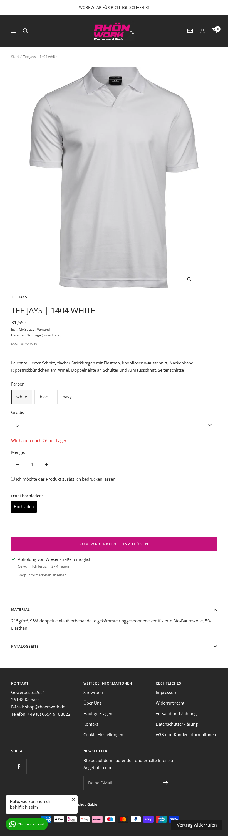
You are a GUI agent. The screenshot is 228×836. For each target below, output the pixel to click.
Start (15, 56)
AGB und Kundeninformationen (186, 734)
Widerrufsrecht (170, 703)
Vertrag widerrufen (197, 825)
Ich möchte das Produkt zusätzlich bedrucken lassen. (66, 479)
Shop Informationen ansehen (42, 574)
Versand (43, 329)
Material (20, 609)
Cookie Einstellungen (103, 734)
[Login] (202, 31)
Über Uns (92, 703)
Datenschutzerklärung (177, 724)
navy (67, 396)
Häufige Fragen (97, 713)
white (21, 396)
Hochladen (24, 506)
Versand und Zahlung (176, 713)
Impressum (166, 692)
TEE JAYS (19, 297)
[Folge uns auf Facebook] (18, 766)
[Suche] (25, 30)
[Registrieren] (165, 783)
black (45, 396)
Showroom (94, 692)
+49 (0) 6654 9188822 (49, 714)
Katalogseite (25, 646)
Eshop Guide (86, 804)
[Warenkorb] (214, 30)
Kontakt (90, 724)
